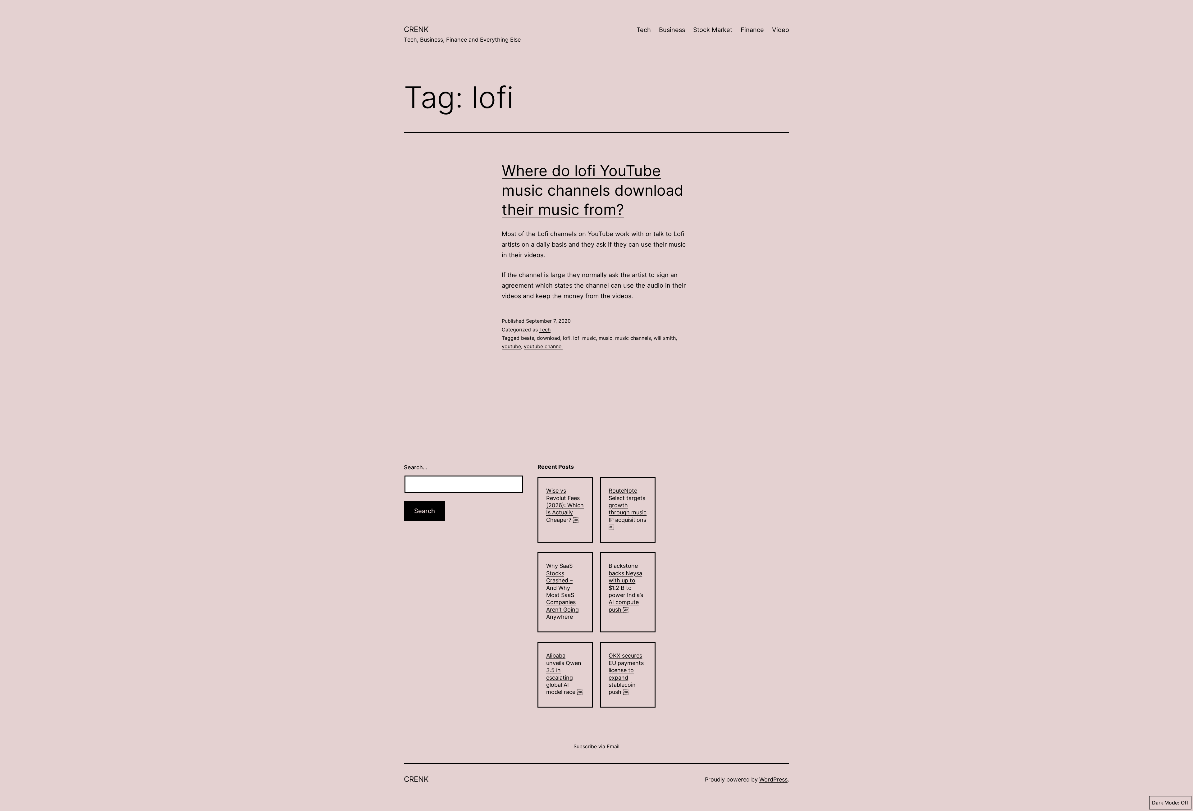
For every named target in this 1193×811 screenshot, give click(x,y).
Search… (415, 467)
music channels (633, 338)
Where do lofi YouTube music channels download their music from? (592, 190)
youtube (511, 346)
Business (672, 30)
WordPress (773, 779)
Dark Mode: (1165, 803)
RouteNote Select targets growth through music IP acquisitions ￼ (628, 508)
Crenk (416, 29)
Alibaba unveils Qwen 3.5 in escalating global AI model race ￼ (564, 673)
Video (780, 30)
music (605, 338)
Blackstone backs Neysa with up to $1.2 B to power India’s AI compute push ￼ (626, 588)
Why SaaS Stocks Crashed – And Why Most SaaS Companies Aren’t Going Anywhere (562, 591)
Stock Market (712, 30)
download (548, 338)
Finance (752, 30)
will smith (665, 338)
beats (527, 338)
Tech (644, 30)
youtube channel (543, 346)
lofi (566, 338)
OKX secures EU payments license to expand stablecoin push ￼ (626, 673)
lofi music (584, 338)
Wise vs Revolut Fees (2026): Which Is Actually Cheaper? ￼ (565, 505)
